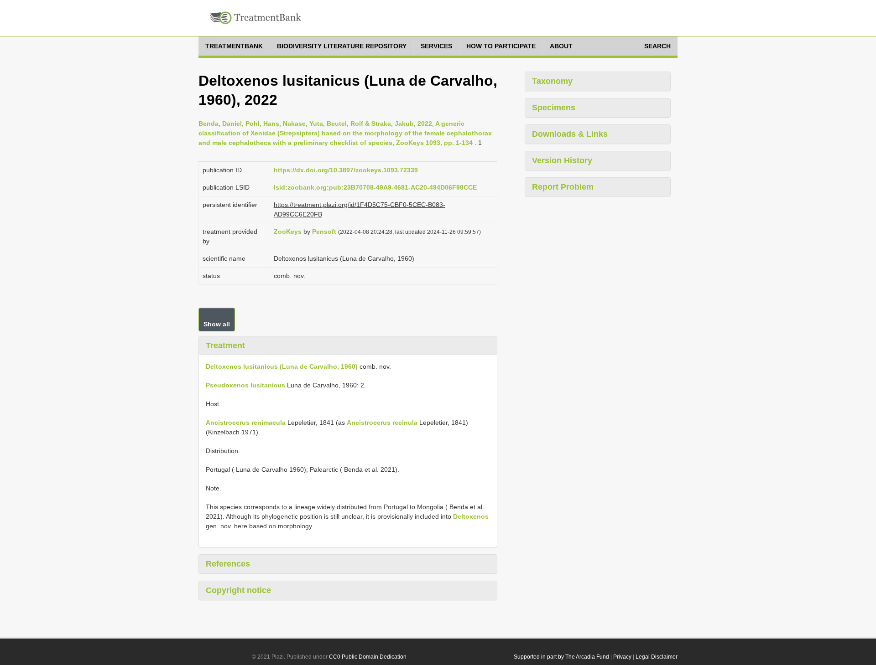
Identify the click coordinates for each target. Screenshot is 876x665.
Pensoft (324, 231)
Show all (216, 324)
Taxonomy (552, 81)
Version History (562, 160)
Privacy (622, 657)
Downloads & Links (570, 134)
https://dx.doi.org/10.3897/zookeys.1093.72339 (346, 170)
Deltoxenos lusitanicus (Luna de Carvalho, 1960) (282, 366)
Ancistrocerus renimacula (246, 422)
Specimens (553, 107)
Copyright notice (238, 590)
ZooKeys (288, 231)
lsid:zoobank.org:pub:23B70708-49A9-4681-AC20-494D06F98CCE (375, 187)
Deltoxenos (471, 516)
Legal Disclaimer (657, 657)
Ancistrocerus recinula (382, 422)
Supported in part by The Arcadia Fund (561, 657)
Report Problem (563, 186)
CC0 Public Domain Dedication (368, 657)
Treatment (225, 345)
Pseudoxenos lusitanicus (245, 385)
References (228, 563)
